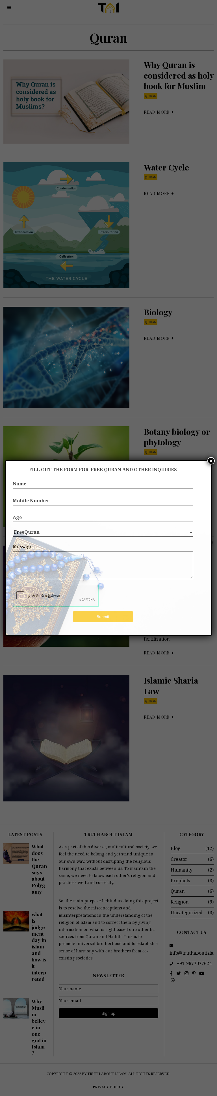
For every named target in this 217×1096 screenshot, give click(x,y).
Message (22, 546)
